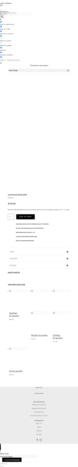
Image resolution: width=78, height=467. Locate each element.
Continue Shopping (12, 460)
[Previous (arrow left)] (1, 466)
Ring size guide (39, 412)
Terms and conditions (39, 404)
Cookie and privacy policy (39, 415)
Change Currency (13, 60)
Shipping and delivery (39, 408)
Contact (39, 434)
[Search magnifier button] (2, 16)
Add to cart (25, 217)
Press (39, 427)
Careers (39, 431)
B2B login (39, 387)
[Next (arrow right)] (3, 466)
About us (39, 423)
